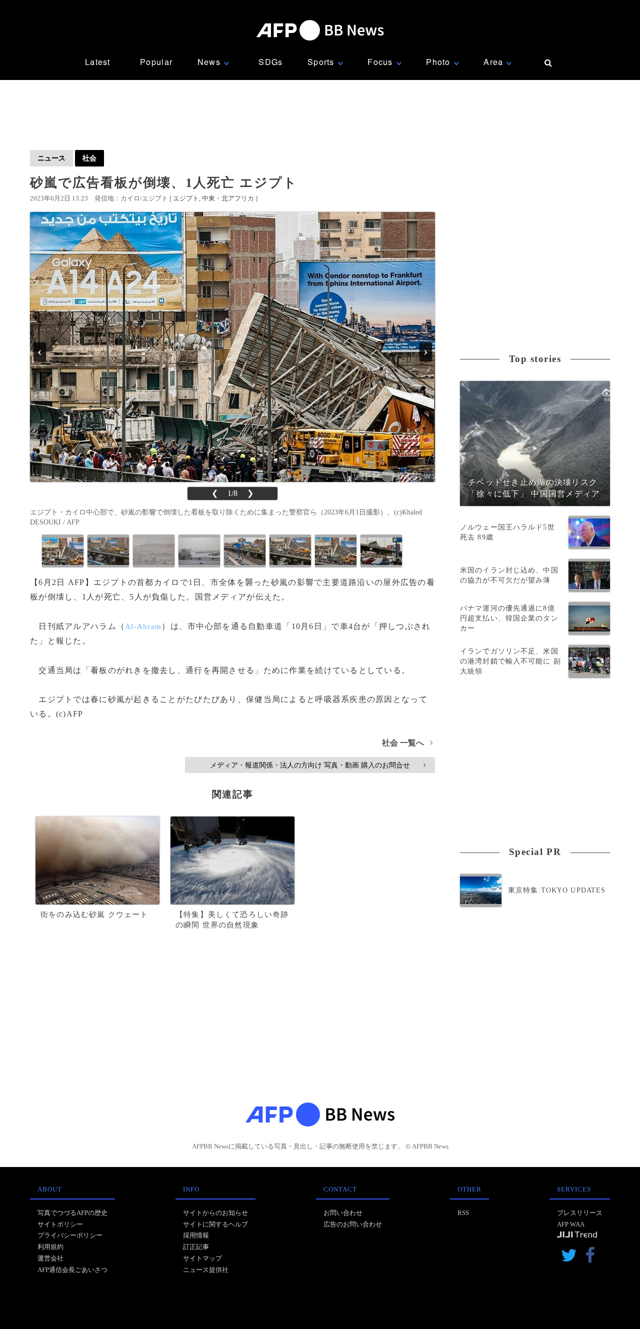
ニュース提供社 (205, 1270)
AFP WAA (570, 1224)
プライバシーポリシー (70, 1235)
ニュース (52, 158)
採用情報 (196, 1235)
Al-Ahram (143, 626)
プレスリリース (579, 1212)
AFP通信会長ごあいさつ (73, 1270)
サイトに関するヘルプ (215, 1224)
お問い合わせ (343, 1212)
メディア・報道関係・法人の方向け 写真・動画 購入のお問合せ (318, 765)
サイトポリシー (60, 1224)
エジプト (186, 198)
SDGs (270, 62)
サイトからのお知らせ (215, 1212)
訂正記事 (196, 1246)
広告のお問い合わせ (353, 1224)
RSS (463, 1212)
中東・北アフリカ (228, 198)
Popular (156, 62)
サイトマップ (202, 1258)
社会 (89, 158)
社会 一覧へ (407, 742)
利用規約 (51, 1246)
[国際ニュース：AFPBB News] (320, 30)
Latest (97, 62)
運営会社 (51, 1258)
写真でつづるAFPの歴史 (73, 1212)
